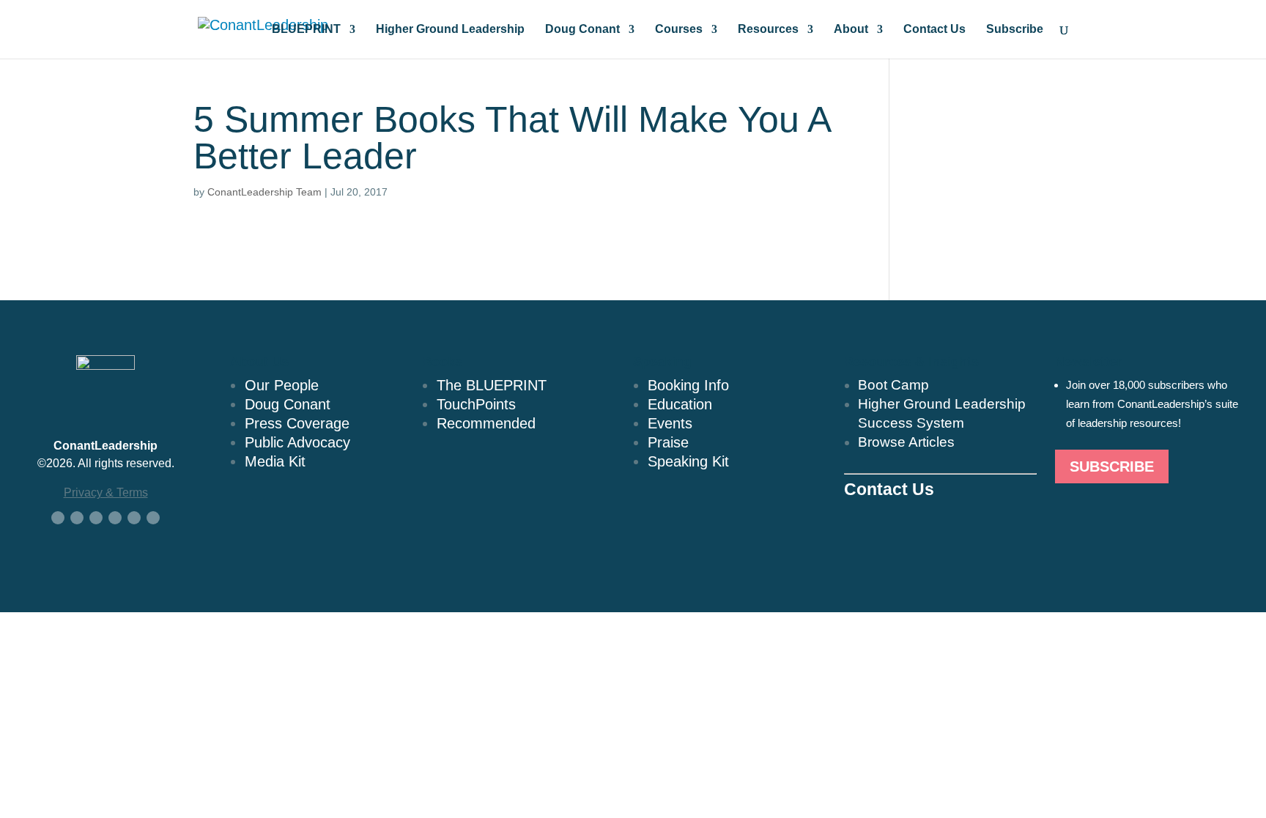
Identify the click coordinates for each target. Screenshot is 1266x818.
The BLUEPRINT (492, 385)
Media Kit (275, 461)
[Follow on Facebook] (57, 517)
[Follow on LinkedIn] (96, 517)
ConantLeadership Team (264, 192)
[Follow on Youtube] (115, 517)
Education (680, 404)
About (851, 29)
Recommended (486, 423)
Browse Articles (906, 442)
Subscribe (1014, 29)
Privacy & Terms (106, 492)
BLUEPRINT (306, 29)
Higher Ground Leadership (450, 29)
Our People (282, 385)
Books (442, 361)
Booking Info (688, 385)
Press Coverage (297, 423)
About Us (259, 361)
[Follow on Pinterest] (153, 517)
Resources (768, 29)
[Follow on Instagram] (134, 517)
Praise (668, 442)
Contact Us (934, 29)
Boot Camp (893, 385)
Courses (679, 29)
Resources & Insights (911, 361)
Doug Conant (582, 29)
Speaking (662, 361)
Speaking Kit (688, 461)
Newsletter (1088, 361)
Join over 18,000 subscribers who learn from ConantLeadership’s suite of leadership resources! (1152, 404)
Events (670, 423)
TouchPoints (476, 404)
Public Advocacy (297, 442)
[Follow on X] (77, 517)
